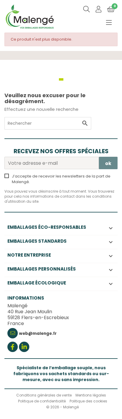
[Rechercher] (86, 9)
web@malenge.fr (38, 333)
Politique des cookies (88, 401)
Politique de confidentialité (42, 401)
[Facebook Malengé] (12, 347)
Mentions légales (91, 395)
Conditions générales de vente (44, 395)
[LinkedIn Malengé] (24, 347)
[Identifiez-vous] (98, 10)
